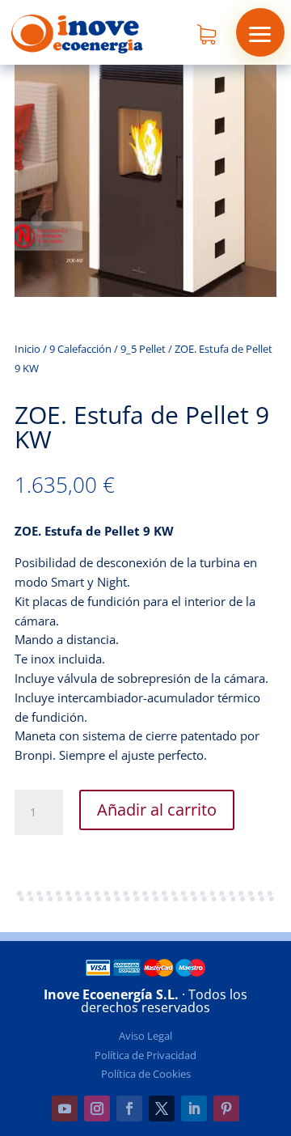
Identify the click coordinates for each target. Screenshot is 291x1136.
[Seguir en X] (162, 1108)
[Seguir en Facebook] (129, 1108)
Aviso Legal (145, 1035)
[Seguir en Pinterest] (226, 1108)
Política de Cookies (146, 1073)
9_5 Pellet (143, 348)
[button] (260, 32)
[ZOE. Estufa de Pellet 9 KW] (145, 292)
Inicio (27, 348)
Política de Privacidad (145, 1055)
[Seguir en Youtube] (65, 1108)
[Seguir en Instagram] (97, 1108)
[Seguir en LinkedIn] (194, 1108)
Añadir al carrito (157, 809)
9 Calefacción (80, 348)
